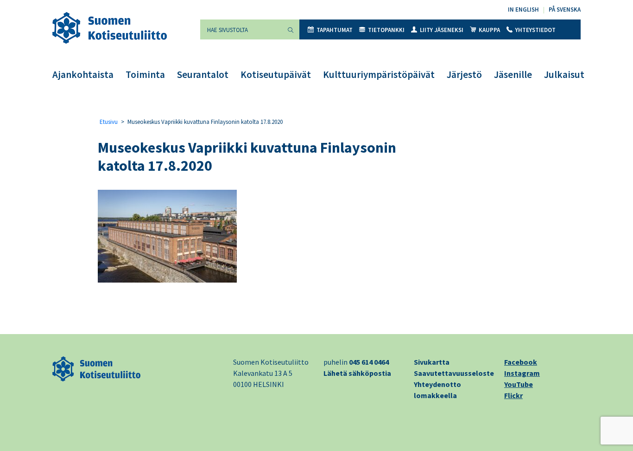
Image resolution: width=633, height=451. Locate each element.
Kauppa (489, 30)
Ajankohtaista (83, 74)
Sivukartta (431, 362)
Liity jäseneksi (441, 30)
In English (523, 9)
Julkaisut (564, 74)
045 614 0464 (369, 362)
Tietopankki (386, 30)
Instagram (522, 373)
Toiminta (145, 74)
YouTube (518, 384)
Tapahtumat (334, 30)
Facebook (520, 362)
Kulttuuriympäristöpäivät (379, 74)
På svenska (565, 9)
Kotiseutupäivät (276, 74)
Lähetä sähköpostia (357, 373)
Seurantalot (202, 74)
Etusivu (109, 122)
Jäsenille (513, 74)
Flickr (513, 395)
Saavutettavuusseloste (454, 373)
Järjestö (464, 74)
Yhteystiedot (535, 30)
